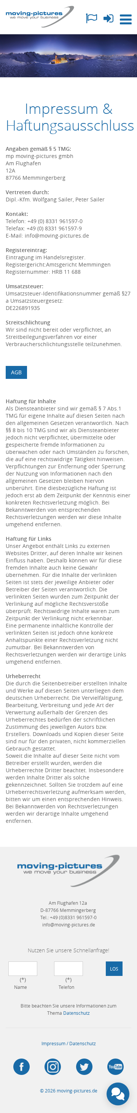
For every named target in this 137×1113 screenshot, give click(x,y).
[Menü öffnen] (125, 20)
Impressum (53, 1043)
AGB (16, 372)
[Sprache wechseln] (91, 20)
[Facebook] (21, 1066)
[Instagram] (53, 1066)
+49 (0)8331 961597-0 (73, 917)
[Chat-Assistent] (118, 1094)
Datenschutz (76, 1013)
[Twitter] (84, 1066)
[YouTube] (116, 1066)
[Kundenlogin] (108, 20)
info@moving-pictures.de (68, 924)
